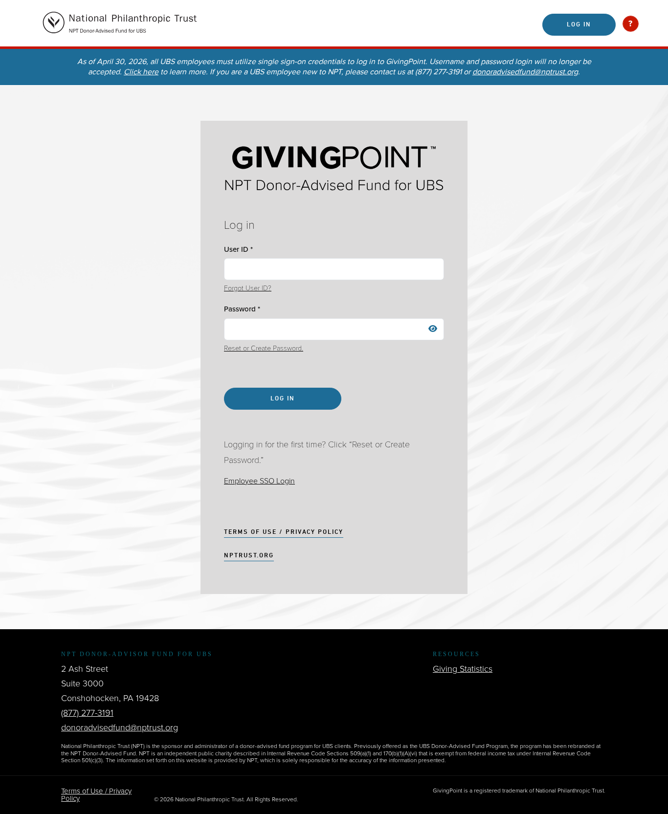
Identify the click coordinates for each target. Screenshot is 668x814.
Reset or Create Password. (263, 348)
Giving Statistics (462, 668)
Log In (579, 25)
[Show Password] (433, 329)
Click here (141, 72)
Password (242, 309)
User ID (238, 249)
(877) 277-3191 (87, 712)
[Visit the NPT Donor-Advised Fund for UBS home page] (171, 24)
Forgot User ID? (247, 288)
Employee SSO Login (259, 481)
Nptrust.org (249, 556)
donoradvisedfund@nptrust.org (525, 72)
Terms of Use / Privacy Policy (283, 532)
